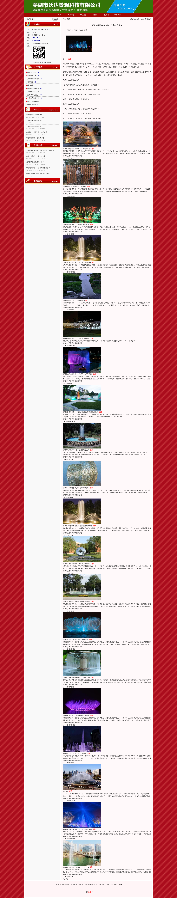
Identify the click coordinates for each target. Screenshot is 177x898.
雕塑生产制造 (31, 105)
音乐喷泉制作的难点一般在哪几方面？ (38, 174)
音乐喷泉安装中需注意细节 (35, 138)
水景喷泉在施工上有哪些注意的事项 (38, 168)
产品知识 (94, 15)
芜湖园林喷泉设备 (33, 88)
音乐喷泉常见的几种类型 (34, 115)
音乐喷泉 (30, 82)
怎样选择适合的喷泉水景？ (35, 162)
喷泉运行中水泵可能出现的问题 (36, 132)
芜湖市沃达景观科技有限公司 (72, 156)
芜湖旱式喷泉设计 (33, 95)
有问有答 (106, 15)
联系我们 (117, 15)
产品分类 (83, 15)
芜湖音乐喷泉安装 (33, 92)
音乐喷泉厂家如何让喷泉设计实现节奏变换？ (41, 150)
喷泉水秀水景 (31, 72)
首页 (59, 15)
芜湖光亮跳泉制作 (33, 101)
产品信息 (71, 15)
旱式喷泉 (30, 85)
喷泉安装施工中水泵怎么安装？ (36, 156)
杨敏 (120, 884)
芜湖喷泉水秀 (31, 75)
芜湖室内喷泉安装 (33, 98)
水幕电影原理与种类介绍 (34, 121)
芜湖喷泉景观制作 (33, 79)
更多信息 (66, 879)
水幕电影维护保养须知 (33, 126)
